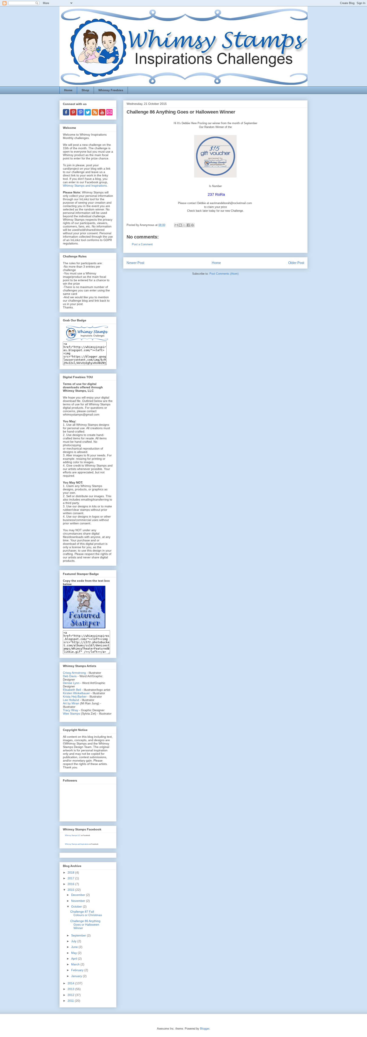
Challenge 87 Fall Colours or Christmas (86, 913)
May (74, 953)
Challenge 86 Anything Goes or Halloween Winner (85, 924)
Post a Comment (142, 244)
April (74, 958)
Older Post (296, 263)
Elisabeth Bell (72, 689)
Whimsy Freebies (110, 90)
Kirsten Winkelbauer (76, 693)
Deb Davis (70, 676)
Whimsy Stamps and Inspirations (85, 185)
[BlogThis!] (180, 225)
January (77, 976)
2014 (71, 983)
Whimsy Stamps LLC (72, 835)
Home (68, 90)
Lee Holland (71, 700)
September (79, 935)
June (75, 947)
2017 (71, 878)
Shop (85, 90)
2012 (71, 995)
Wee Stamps (71, 713)
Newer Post (135, 263)
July (74, 941)
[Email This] (176, 225)
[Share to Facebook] (188, 225)
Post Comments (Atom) (224, 273)
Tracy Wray (70, 710)
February (77, 970)
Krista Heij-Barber (75, 696)
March (75, 964)
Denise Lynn (71, 683)
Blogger (204, 1028)
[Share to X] (184, 225)
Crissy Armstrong (74, 672)
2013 (71, 989)
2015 (71, 889)
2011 (71, 1000)
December (78, 895)
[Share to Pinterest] (192, 225)
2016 (71, 884)
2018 (71, 872)
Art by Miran (71, 703)
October (77, 906)
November (78, 900)
